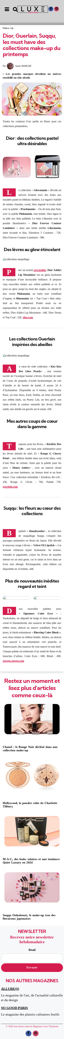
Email (32, 949)
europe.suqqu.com (13, 660)
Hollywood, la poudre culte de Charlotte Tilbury (30, 804)
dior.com (28, 317)
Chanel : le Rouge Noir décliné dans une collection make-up (30, 748)
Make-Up (8, 28)
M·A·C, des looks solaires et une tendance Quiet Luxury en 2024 (31, 861)
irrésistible (39, 270)
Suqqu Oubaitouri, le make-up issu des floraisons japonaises (29, 917)
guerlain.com (10, 486)
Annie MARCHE (23, 66)
